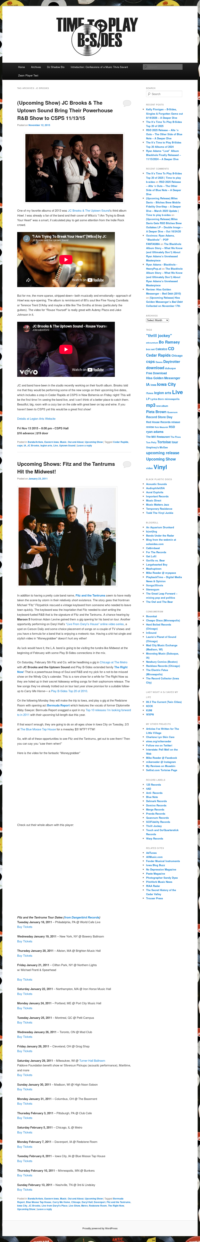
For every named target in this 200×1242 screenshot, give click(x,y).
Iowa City (22, 1205)
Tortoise (164, 441)
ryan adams (154, 431)
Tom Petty (151, 442)
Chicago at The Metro (113, 662)
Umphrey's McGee (157, 447)
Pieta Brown (156, 411)
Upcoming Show (94, 442)
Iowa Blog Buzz (155, 865)
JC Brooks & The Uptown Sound (89, 210)
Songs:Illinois (154, 585)
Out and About (76, 442)
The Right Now (116, 1205)
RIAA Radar (153, 886)
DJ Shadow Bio (55, 67)
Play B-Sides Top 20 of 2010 (69, 691)
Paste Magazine (155, 873)
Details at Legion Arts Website (36, 418)
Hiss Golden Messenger (163, 378)
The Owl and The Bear (159, 602)
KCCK (149, 706)
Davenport (99, 1202)
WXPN (150, 714)
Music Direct (153, 500)
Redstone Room (98, 1205)
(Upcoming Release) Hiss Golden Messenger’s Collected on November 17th (164, 302)
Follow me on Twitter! (159, 745)
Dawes (159, 362)
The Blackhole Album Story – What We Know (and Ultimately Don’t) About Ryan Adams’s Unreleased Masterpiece (164, 252)
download (155, 367)
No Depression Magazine (161, 869)
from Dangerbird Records (81, 917)
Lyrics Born (157, 399)
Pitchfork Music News (159, 882)
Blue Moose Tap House (38, 1202)
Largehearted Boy (156, 564)
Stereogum (152, 589)
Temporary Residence (159, 508)
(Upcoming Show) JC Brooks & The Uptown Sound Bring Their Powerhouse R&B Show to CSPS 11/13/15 (65, 110)
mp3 (150, 405)
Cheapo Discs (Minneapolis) (163, 620)
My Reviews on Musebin (160, 766)
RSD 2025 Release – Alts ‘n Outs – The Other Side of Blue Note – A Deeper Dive (164, 134)
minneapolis (172, 399)
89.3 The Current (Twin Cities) (164, 702)
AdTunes (151, 853)
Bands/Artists (35, 442)
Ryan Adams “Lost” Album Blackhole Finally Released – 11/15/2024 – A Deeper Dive (163, 155)
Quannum (172, 412)
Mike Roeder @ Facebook (161, 758)
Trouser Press (154, 898)
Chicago (75, 1202)
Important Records (157, 496)
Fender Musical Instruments (163, 861)
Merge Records (155, 809)
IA (25, 445)
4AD (148, 789)
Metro (84, 1205)
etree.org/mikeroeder (158, 741)
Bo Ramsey (169, 342)
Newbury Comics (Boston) (162, 662)
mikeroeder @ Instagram (161, 762)
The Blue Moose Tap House (38, 729)
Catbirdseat (153, 548)
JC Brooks (33, 445)
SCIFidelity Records (158, 822)
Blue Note (152, 797)
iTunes (149, 393)
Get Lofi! (151, 556)
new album (162, 406)
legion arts (46, 445)
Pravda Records (155, 813)
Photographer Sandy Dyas (162, 877)
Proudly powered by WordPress (100, 1228)
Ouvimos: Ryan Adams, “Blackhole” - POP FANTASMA (160, 240)
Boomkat (151, 616)
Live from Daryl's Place (55, 1205)
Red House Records (158, 422)
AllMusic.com (154, 857)
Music (63, 442)
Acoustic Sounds (156, 484)
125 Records (153, 784)
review (150, 427)
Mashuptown (154, 568)
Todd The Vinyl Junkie (159, 513)
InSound (151, 633)
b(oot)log (151, 531)
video (149, 468)
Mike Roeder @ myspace (161, 573)
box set (150, 349)
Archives (36, 67)
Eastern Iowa (51, 442)
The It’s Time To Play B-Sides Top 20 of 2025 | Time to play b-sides (164, 177)
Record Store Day (159, 417)
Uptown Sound (67, 445)
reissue (175, 422)
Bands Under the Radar (160, 535)
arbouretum (152, 342)
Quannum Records (157, 818)
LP (148, 399)
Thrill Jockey (154, 826)
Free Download (156, 373)
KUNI (149, 710)
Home (21, 67)
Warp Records (154, 838)
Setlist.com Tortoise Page (161, 770)
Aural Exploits (154, 492)
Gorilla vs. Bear (155, 560)
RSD (172, 427)
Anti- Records (154, 793)
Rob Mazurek (161, 427)
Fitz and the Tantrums (118, 1202)
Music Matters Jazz (157, 504)
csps (20, 445)
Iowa (153, 385)
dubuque (170, 368)
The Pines (176, 436)
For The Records (156, 552)
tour (175, 442)
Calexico (161, 349)
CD (171, 348)
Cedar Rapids (120, 442)
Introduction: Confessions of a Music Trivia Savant (99, 67)
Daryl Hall (87, 1202)
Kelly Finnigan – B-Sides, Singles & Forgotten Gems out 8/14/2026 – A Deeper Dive (164, 113)
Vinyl (160, 467)
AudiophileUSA (155, 488)
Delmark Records (156, 801)
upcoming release (162, 452)
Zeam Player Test (28, 75)
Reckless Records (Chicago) (163, 666)
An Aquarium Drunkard (160, 527)
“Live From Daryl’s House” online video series (95, 624)
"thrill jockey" (159, 335)
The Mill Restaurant (158, 437)
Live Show (74, 1205)
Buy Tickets (24, 927)
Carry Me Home (61, 1202)
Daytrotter (171, 361)
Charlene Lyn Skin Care (160, 737)
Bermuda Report (58, 705)
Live (55, 445)
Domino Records (156, 805)
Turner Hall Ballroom (92, 1060)
